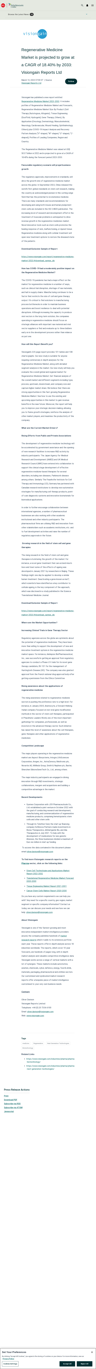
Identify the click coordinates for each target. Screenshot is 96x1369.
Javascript (9, 1111)
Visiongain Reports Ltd (31, 83)
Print (6, 1096)
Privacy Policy (8, 1359)
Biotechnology (27, 1048)
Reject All (84, 1364)
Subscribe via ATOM (13, 1107)
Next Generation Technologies (58, 1043)
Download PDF (10, 1100)
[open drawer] (92, 5)
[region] (48, 1358)
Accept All (67, 1364)
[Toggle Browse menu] (86, 14)
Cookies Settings (10, 1364)
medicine (25, 1043)
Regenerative (38, 1043)
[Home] (12, 5)
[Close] (92, 1352)
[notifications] (87, 5)
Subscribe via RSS (12, 1103)
